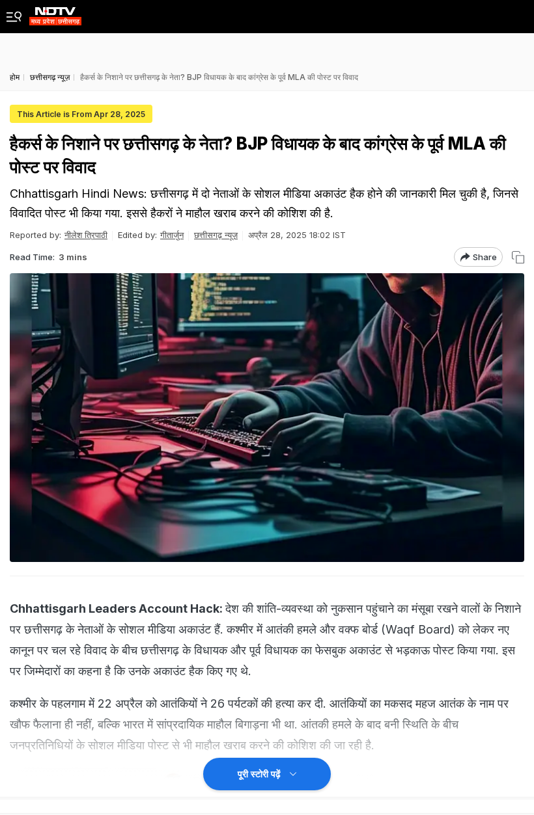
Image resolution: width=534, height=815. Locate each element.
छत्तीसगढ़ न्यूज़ (216, 235)
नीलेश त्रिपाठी (85, 235)
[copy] (518, 257)
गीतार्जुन (172, 235)
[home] (55, 12)
